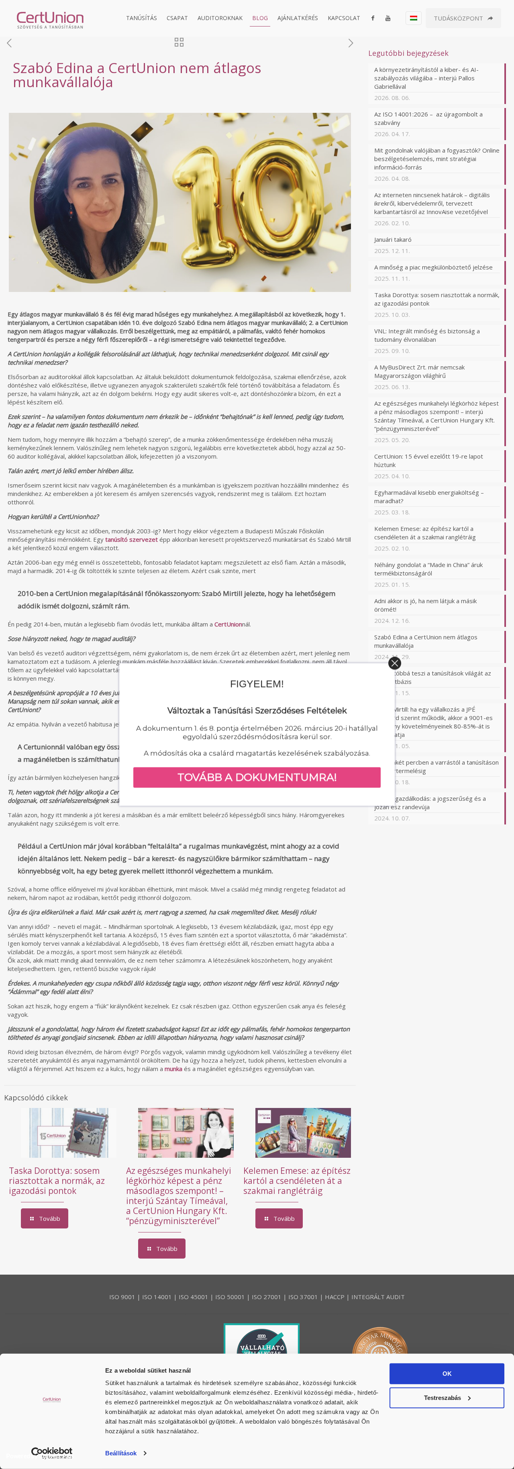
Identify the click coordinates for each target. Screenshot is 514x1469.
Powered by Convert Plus (40, 1455)
